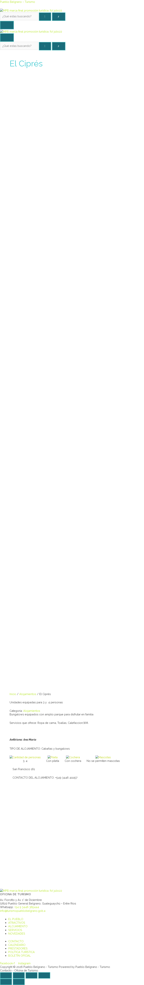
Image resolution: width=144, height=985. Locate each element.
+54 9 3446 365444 (26, 907)
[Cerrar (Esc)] (6, 975)
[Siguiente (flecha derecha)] (19, 982)
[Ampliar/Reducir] (44, 975)
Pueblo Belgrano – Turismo (17, 1)
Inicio (13, 694)
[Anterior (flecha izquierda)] (6, 982)
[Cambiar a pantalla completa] (32, 975)
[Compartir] (19, 975)
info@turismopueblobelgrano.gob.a (22, 910)
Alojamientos (27, 694)
